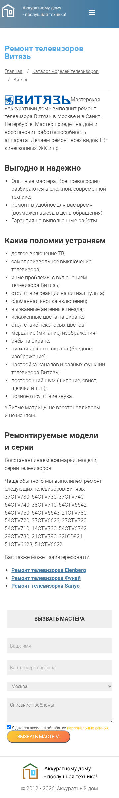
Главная (13, 71)
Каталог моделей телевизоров (65, 71)
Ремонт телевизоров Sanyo (45, 586)
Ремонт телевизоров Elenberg (48, 570)
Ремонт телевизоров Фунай (46, 578)
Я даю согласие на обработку (60, 728)
